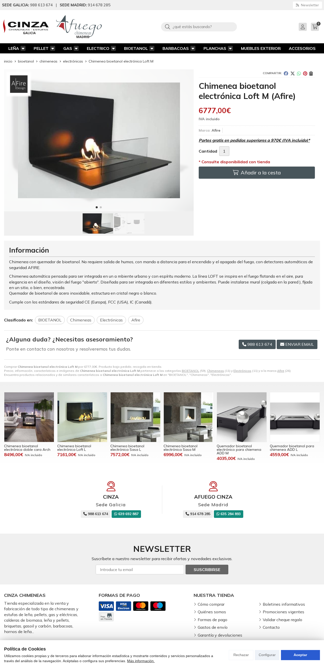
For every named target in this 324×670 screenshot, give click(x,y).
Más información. (141, 661)
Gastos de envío (213, 627)
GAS (67, 48)
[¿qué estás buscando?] (199, 26)
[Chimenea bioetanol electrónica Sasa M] (188, 417)
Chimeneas (215, 371)
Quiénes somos (212, 611)
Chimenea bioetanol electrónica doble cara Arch (27, 448)
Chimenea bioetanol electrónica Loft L (74, 448)
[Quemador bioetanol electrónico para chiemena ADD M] (242, 417)
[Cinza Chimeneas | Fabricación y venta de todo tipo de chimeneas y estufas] (26, 26)
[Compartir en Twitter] (292, 73)
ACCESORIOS (302, 48)
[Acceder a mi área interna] (303, 27)
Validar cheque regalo (282, 619)
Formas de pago (212, 619)
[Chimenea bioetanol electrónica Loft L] (82, 417)
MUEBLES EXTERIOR (261, 48)
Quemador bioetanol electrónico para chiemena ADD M (239, 450)
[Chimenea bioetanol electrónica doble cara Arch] (29, 417)
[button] (97, 207)
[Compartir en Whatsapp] (299, 73)
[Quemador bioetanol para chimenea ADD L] (295, 417)
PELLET (41, 48)
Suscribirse (207, 569)
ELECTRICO (98, 48)
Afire (280, 371)
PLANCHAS (215, 48)
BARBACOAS (176, 48)
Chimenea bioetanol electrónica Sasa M (180, 448)
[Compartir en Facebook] (286, 73)
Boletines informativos (284, 604)
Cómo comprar (211, 604)
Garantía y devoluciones (220, 635)
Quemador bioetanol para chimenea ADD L (292, 448)
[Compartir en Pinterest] (305, 73)
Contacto (271, 627)
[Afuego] (79, 26)
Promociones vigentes (283, 611)
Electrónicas (242, 371)
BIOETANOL (136, 48)
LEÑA (13, 48)
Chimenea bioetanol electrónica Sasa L (127, 448)
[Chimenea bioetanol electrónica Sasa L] (135, 417)
